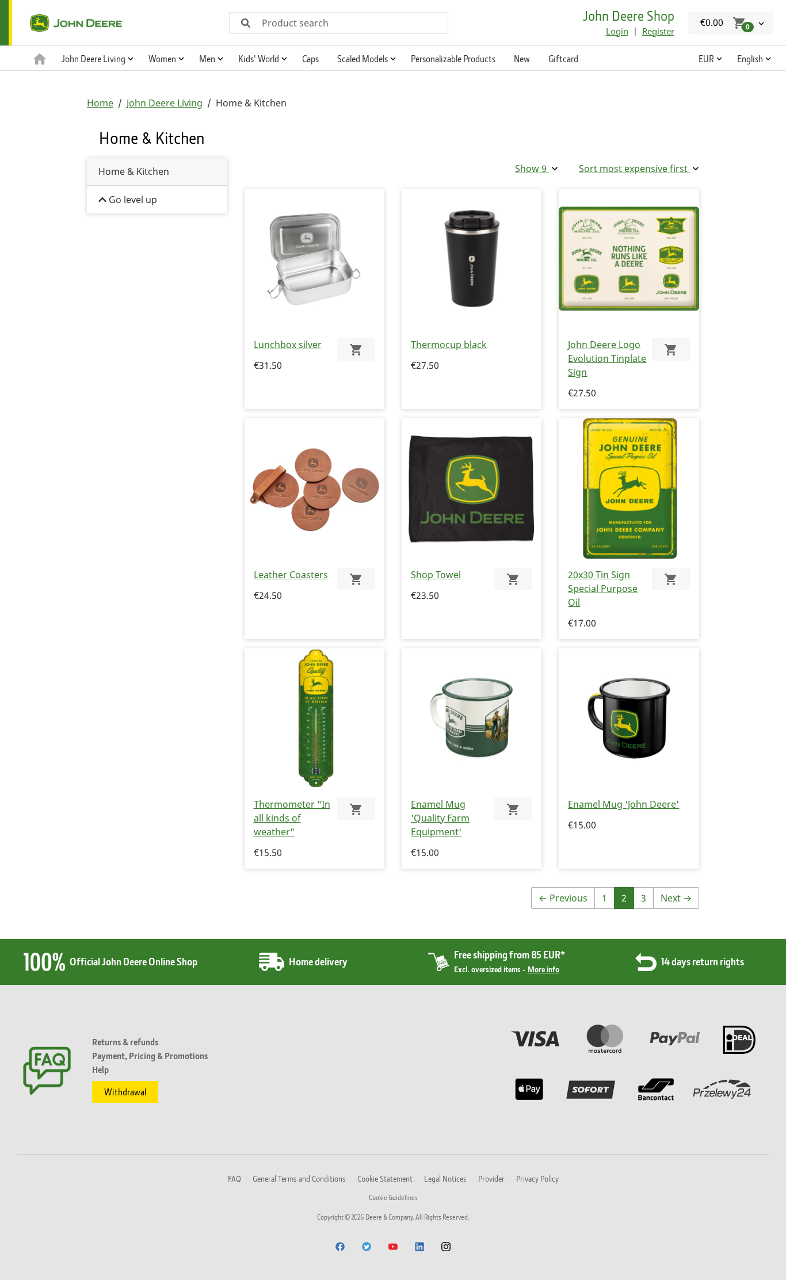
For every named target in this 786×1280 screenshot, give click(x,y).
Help (100, 1069)
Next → (676, 898)
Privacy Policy (537, 1178)
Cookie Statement (385, 1178)
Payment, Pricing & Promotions (150, 1055)
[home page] (39, 58)
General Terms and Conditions (299, 1178)
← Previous (563, 898)
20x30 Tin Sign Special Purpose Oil (603, 588)
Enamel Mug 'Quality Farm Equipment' (440, 818)
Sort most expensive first (634, 168)
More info (543, 969)
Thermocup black (449, 344)
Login (617, 31)
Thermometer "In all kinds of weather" (292, 818)
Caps (310, 58)
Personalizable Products (453, 58)
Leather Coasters (291, 574)
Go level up (131, 199)
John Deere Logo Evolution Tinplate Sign (607, 358)
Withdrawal (125, 1092)
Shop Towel (436, 574)
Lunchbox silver (288, 344)
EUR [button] (706, 58)
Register (658, 31)
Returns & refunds (125, 1042)
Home (100, 103)
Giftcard (563, 58)
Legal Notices (445, 1178)
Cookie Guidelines (393, 1197)
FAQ (234, 1178)
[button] (95, 58)
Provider (491, 1178)
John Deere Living (165, 103)
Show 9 (532, 168)
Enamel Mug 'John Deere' (623, 804)
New (522, 58)
